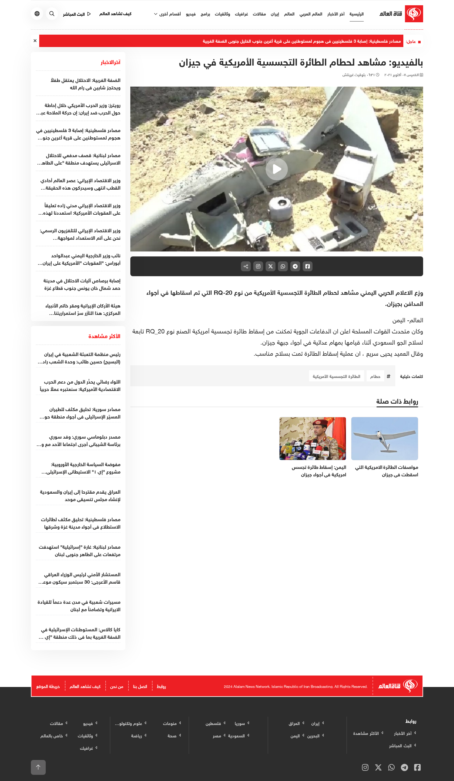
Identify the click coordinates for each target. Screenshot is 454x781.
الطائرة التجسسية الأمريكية (336, 376)
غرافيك (241, 13)
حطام (375, 376)
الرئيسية (357, 13)
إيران (275, 13)
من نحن (116, 685)
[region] (276, 169)
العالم (289, 13)
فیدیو (191, 13)
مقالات (259, 13)
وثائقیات (222, 13)
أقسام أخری (169, 13)
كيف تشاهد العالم (115, 13)
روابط (161, 685)
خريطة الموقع (48, 685)
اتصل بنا (140, 685)
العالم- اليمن (408, 319)
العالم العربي (311, 13)
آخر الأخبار (336, 13)
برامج (205, 13)
